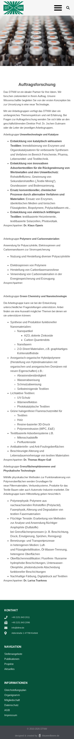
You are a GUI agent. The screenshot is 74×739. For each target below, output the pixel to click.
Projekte (9, 663)
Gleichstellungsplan (15, 689)
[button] (58, 7)
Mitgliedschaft (12, 700)
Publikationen (11, 658)
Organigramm (12, 695)
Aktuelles (9, 668)
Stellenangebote (13, 653)
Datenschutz (11, 705)
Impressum (10, 715)
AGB (7, 710)
